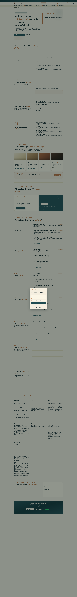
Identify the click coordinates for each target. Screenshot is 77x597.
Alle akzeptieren (38, 303)
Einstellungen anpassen (38, 307)
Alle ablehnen (38, 305)
